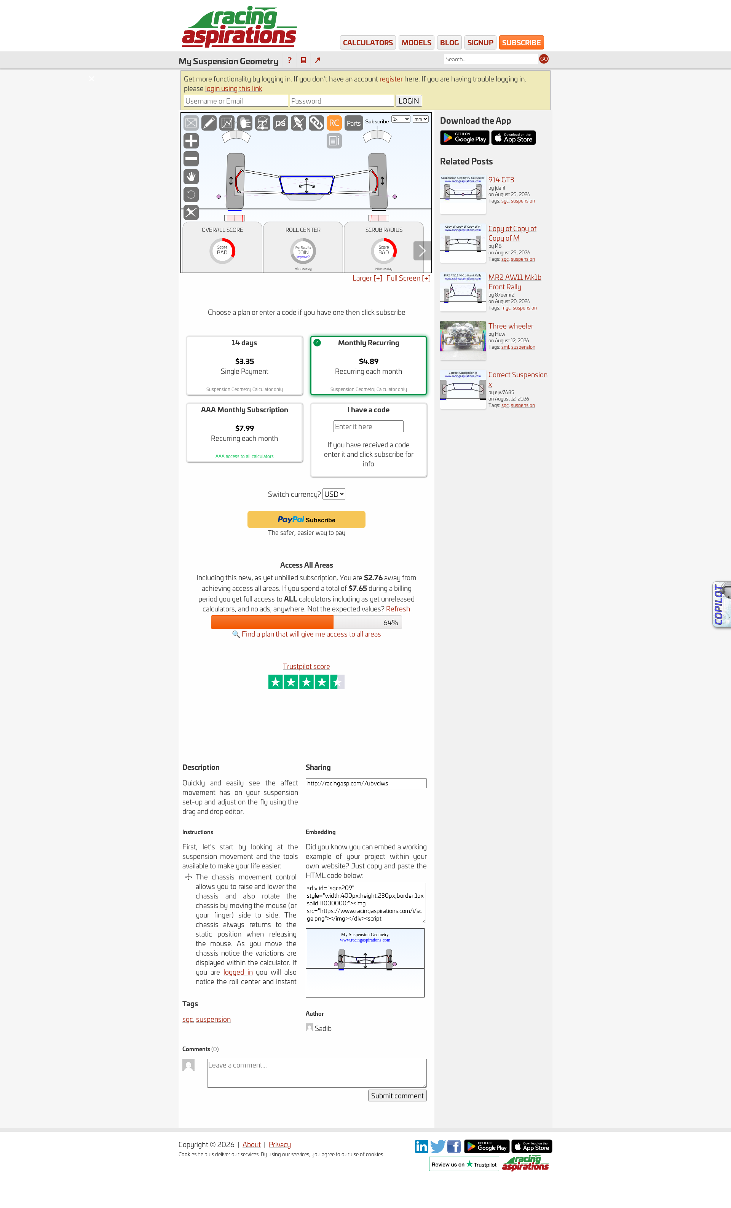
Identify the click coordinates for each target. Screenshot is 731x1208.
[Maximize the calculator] (317, 60)
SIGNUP (480, 42)
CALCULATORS (368, 42)
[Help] (289, 60)
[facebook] (455, 1150)
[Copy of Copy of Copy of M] (463, 260)
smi (505, 346)
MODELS (416, 42)
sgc (187, 1019)
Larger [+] (368, 277)
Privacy (280, 1144)
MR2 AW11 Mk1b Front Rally (514, 281)
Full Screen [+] (408, 277)
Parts (354, 123)
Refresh (398, 608)
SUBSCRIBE (521, 42)
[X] (438, 1150)
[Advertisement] (277, 736)
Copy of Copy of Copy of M (512, 233)
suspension (213, 1019)
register (391, 78)
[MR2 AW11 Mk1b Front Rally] (463, 308)
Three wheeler (510, 325)
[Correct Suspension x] (463, 406)
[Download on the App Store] (531, 1150)
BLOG (449, 42)
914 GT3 (501, 179)
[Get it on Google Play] (487, 1150)
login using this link (233, 88)
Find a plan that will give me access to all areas (311, 633)
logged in (238, 972)
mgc (506, 307)
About (252, 1144)
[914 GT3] (463, 211)
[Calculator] (303, 60)
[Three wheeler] (463, 357)
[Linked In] (421, 1150)
